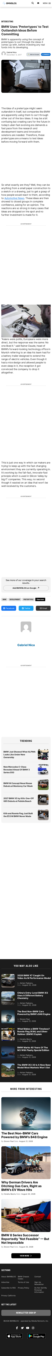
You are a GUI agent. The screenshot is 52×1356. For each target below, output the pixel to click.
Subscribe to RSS (8, 1288)
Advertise (5, 1282)
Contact (37, 1277)
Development (15, 599)
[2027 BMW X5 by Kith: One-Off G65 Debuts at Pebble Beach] (43, 795)
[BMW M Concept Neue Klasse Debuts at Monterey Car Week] (43, 780)
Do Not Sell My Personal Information (40, 1290)
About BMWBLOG (8, 1277)
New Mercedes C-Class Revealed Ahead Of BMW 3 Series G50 (16, 770)
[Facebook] (18, 1328)
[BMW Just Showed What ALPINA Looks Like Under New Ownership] (43, 750)
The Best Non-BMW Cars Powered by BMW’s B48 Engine (33, 1012)
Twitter (27, 608)
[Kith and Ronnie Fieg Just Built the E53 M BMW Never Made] (43, 810)
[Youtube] (28, 1328)
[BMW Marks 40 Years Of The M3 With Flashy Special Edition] (8, 1047)
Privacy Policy (23, 1288)
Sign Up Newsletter (39, 1283)
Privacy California (8, 1295)
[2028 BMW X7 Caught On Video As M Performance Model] (8, 975)
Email (44, 608)
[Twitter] (23, 1328)
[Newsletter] (38, 3)
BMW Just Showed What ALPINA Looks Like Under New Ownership (19, 754)
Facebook (10, 608)
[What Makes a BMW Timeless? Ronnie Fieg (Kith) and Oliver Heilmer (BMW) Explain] (8, 1028)
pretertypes (28, 599)
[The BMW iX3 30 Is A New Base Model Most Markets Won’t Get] (8, 1065)
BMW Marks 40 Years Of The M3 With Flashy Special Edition (33, 1049)
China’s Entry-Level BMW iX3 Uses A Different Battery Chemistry (32, 995)
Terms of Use (23, 1282)
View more (25, 1256)
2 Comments (46, 54)
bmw (4, 599)
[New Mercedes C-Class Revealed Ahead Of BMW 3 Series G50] (43, 765)
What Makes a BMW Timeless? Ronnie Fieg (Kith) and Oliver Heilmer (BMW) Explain (33, 1031)
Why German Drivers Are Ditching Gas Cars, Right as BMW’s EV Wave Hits (21, 1186)
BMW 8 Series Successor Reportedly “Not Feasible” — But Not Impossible (25, 1239)
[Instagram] (34, 1328)
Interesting (7, 21)
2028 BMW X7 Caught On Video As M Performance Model (34, 976)
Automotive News (14, 198)
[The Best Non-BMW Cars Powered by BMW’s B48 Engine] (8, 1011)
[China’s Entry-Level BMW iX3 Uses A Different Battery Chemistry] (8, 992)
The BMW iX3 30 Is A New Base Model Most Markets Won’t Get (34, 1066)
